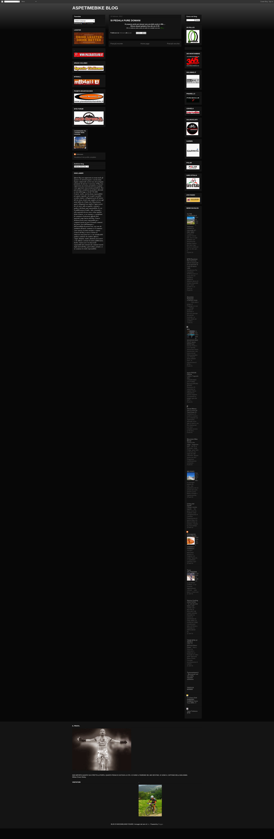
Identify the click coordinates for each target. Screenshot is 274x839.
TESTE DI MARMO (190, 688)
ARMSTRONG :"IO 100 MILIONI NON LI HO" (192, 604)
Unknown (79, 154)
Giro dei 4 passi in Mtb (196, 476)
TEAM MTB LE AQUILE (192, 641)
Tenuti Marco (192, 409)
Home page (145, 44)
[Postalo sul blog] (139, 33)
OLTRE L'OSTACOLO (192, 214)
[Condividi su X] (141, 33)
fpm (148, 824)
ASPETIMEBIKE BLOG (95, 8)
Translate (90, 23)
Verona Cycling (192, 600)
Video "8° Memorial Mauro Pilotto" (192, 645)
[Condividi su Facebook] (143, 33)
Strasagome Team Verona (191, 535)
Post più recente (116, 44)
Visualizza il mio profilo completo (85, 157)
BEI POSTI (190, 471)
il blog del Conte (190, 504)
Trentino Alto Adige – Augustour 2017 (192, 444)
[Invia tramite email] (137, 33)
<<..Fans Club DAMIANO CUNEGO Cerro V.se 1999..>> (192, 700)
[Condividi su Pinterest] (145, 33)
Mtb (188, 329)
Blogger (160, 824)
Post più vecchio (173, 44)
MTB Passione (192, 259)
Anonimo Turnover (190, 298)
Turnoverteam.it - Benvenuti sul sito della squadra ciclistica (192, 676)
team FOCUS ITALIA (191, 373)
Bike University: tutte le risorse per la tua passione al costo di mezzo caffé (192, 264)
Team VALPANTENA (192, 571)
